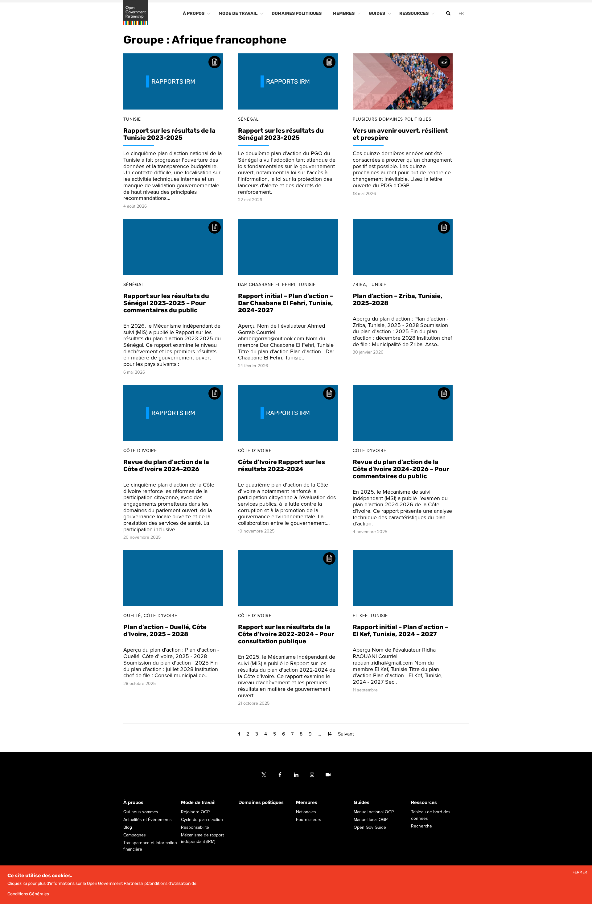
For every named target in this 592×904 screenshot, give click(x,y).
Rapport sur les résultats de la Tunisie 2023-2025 (169, 134)
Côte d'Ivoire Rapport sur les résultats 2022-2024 (281, 465)
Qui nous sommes (140, 812)
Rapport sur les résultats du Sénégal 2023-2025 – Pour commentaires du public (166, 303)
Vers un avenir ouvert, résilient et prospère (400, 134)
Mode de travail (198, 803)
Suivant (346, 734)
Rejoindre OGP (195, 812)
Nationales (306, 812)
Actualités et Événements (147, 820)
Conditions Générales (28, 894)
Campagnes (134, 835)
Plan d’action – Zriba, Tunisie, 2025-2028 (397, 299)
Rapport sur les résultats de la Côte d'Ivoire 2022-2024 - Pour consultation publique (286, 634)
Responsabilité (195, 827)
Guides (361, 803)
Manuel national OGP (374, 812)
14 (329, 734)
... (319, 734)
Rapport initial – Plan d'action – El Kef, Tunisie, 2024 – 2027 (400, 631)
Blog (127, 827)
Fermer (580, 872)
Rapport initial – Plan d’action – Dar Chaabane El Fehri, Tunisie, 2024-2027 (285, 303)
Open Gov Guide (370, 827)
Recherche (421, 826)
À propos (133, 803)
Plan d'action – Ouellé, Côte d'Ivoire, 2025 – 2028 (165, 631)
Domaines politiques (261, 803)
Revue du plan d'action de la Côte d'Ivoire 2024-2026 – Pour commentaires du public (401, 469)
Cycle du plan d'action (202, 820)
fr (461, 13)
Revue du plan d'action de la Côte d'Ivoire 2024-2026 (166, 465)
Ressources (424, 803)
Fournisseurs (308, 820)
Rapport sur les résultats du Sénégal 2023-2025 (281, 134)
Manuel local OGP (371, 820)
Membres (306, 803)
